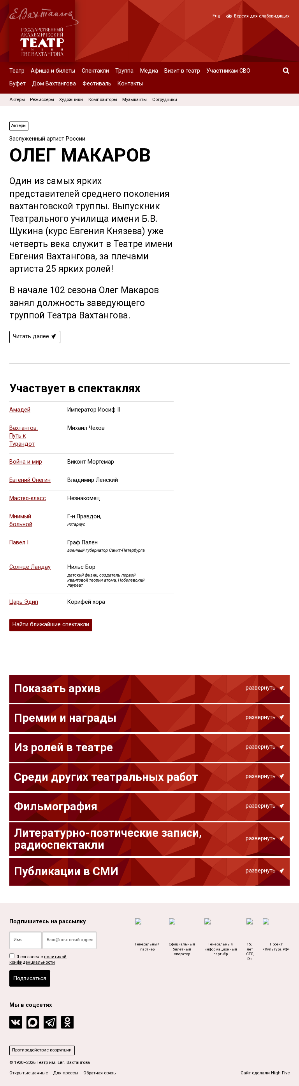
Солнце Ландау (30, 567)
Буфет (17, 83)
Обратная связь (99, 1073)
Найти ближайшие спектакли (50, 624)
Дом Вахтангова (54, 83)
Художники (71, 99)
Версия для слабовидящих (261, 16)
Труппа (124, 71)
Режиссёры (42, 99)
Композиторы (102, 99)
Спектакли (95, 71)
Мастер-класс (27, 498)
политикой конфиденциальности (38, 959)
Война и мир (25, 462)
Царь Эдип (23, 602)
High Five (280, 1073)
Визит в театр (182, 71)
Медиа (149, 71)
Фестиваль (97, 83)
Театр (17, 71)
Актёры (17, 99)
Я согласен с (38, 959)
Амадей (19, 410)
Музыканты (134, 99)
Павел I (18, 542)
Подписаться (29, 978)
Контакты (130, 83)
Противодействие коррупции (42, 1050)
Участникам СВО (228, 71)
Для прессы (65, 1073)
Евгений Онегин (30, 480)
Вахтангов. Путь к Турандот (23, 436)
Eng (216, 15)
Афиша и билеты (53, 71)
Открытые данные (28, 1073)
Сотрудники (164, 99)
